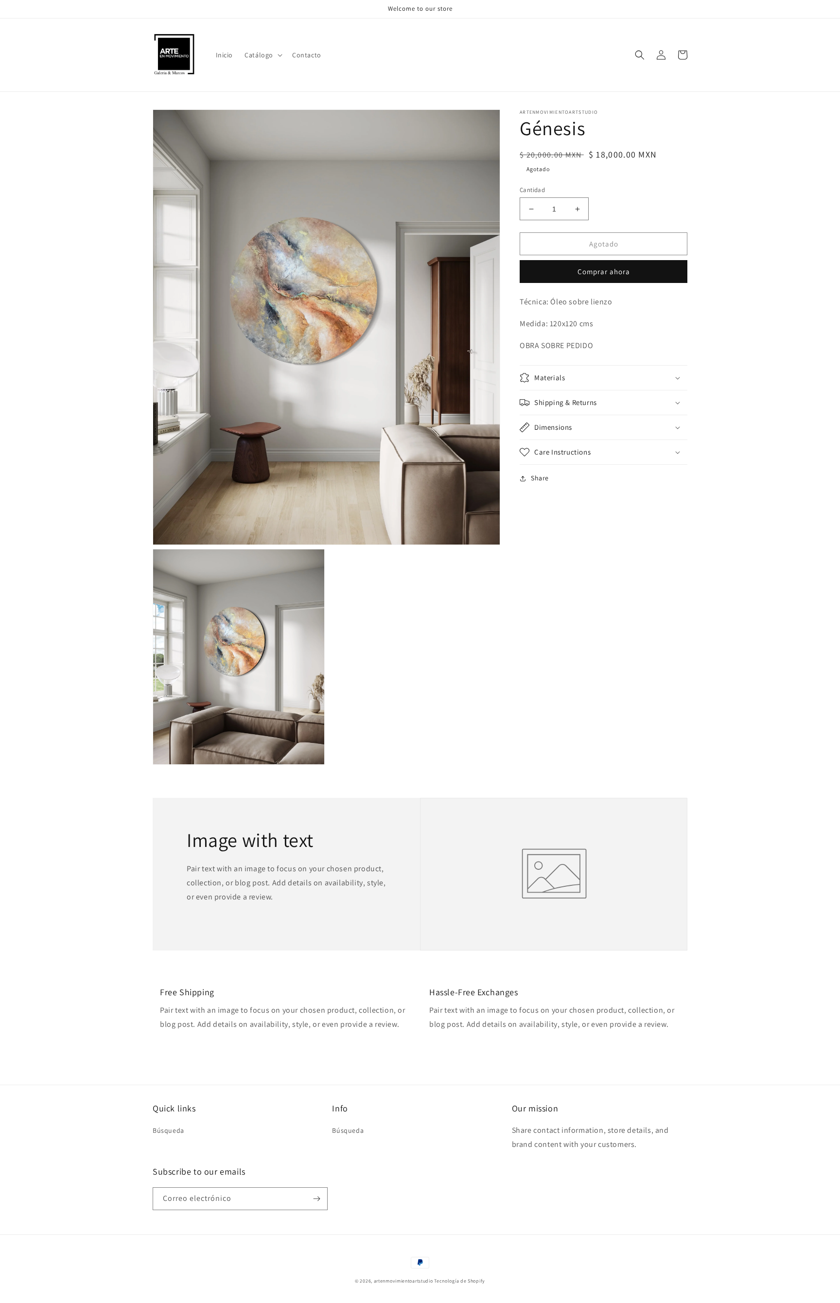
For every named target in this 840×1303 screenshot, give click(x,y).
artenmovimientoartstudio (403, 1281)
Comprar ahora (604, 272)
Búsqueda (168, 1130)
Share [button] (540, 478)
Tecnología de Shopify (459, 1281)
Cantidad (532, 190)
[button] (262, 55)
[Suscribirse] (316, 1198)
